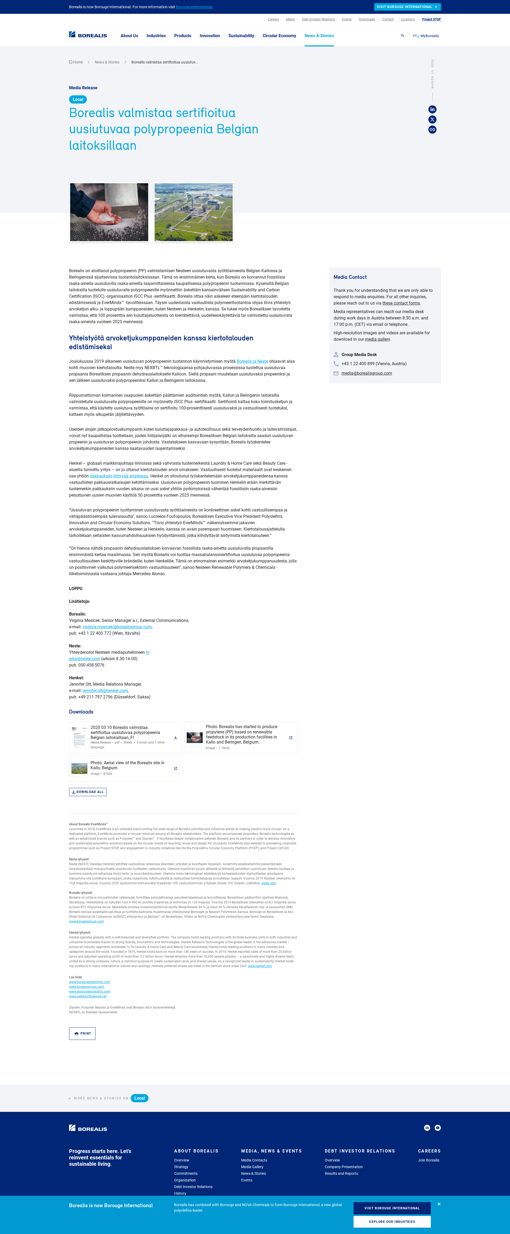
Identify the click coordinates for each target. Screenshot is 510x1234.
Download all (90, 792)
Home (78, 62)
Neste (262, 361)
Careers (429, 1151)
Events (246, 1180)
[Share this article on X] (432, 120)
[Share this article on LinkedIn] (432, 109)
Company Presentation (344, 1167)
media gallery (377, 339)
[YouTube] (438, 1129)
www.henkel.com (260, 966)
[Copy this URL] (432, 130)
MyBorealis (429, 36)
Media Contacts (254, 1160)
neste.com (268, 883)
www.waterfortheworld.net (88, 996)
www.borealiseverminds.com (89, 982)
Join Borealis (428, 1160)
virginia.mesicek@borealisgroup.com (117, 626)
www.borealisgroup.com (86, 921)
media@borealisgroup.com (367, 373)
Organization (185, 1180)
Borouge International (194, 7)
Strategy (181, 1167)
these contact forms (401, 303)
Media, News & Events (271, 1151)
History (180, 1193)
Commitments (186, 1173)
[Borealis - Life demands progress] (81, 35)
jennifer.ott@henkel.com (105, 690)
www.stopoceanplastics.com (89, 991)
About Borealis (196, 1151)
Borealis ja (246, 361)
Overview (181, 1160)
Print (85, 1033)
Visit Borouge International (392, 1208)
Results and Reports (341, 1173)
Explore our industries (392, 1222)
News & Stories (107, 62)
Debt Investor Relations (193, 1187)
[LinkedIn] (427, 1129)
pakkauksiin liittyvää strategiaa (119, 476)
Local (78, 99)
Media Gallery (252, 1167)
